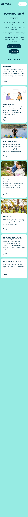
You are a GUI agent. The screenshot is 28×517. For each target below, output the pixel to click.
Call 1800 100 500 (13, 46)
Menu (23, 4)
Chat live (13, 51)
